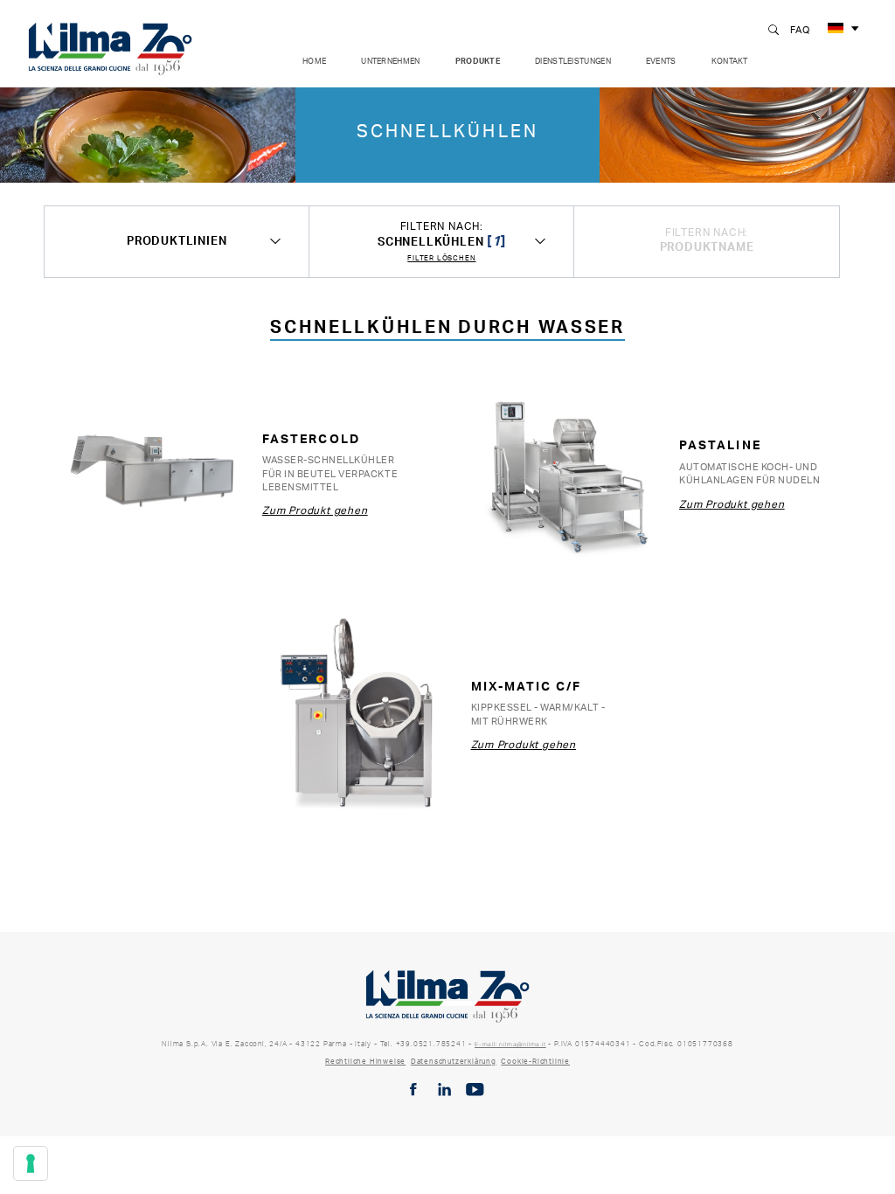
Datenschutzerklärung (453, 1061)
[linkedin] (444, 1089)
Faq (799, 30)
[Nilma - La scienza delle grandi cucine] (110, 45)
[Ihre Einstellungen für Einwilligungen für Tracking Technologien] (30, 1163)
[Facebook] (413, 1089)
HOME (314, 61)
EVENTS (661, 61)
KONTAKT (729, 61)
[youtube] (475, 1089)
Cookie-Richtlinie (535, 1061)
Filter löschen (441, 258)
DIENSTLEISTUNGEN (573, 61)
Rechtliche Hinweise (365, 1061)
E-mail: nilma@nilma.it (510, 1044)
